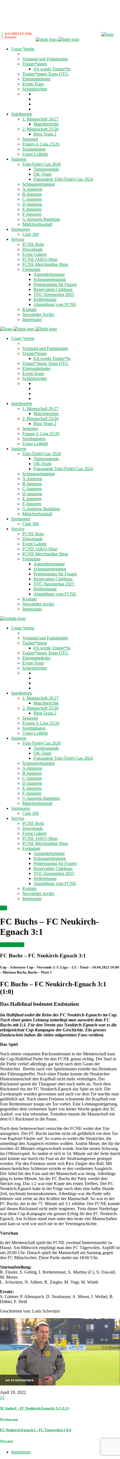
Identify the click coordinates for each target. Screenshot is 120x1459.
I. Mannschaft (12, 944)
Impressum (20, 1452)
